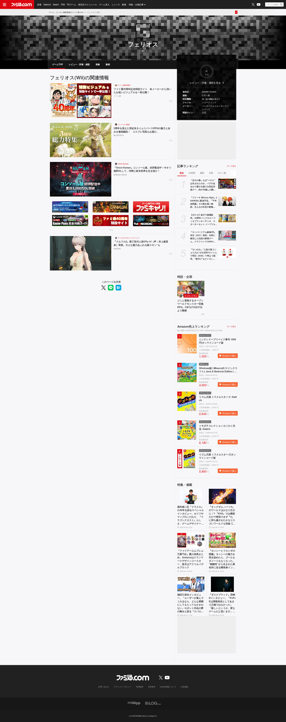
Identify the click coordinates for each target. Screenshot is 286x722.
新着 (39, 4)
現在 (182, 172)
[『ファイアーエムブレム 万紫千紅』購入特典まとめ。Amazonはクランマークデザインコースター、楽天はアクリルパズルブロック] (190, 540)
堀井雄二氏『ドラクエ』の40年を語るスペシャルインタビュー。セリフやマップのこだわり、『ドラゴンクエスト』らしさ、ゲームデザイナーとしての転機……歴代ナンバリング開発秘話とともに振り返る (190, 515)
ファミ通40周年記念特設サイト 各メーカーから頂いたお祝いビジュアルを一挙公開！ (142, 90)
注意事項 (151, 686)
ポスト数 (222, 172)
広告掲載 (184, 686)
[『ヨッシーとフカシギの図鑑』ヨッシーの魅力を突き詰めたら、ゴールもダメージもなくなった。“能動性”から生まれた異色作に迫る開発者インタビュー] (222, 540)
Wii (203, 99)
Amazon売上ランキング (193, 326)
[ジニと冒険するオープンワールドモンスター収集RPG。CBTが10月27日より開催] (190, 288)
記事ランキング (187, 166)
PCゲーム (71, 4)
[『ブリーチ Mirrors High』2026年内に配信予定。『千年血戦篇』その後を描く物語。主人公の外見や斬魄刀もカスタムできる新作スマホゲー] (227, 201)
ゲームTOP (57, 64)
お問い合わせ (103, 686)
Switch (56, 4)
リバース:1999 (124, 124)
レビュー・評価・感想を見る (205, 82)
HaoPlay (117, 248)
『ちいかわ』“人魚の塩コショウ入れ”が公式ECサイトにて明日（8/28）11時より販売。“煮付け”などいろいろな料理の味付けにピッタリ (203, 254)
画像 (98, 64)
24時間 (192, 172)
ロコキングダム (191, 295)
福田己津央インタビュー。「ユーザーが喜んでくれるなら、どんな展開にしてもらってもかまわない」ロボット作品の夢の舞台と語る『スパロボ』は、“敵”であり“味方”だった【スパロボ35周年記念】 (190, 603)
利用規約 (139, 686)
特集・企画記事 (136, 4)
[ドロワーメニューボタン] (4, 4)
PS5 (63, 4)
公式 (204, 112)
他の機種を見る (212, 99)
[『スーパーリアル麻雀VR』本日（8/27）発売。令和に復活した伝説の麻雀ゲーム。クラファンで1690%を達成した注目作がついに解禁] (227, 235)
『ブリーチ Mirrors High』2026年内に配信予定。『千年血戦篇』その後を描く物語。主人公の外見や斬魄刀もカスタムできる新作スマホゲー (203, 202)
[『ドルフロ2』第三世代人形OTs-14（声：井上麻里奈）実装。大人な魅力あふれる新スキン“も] (80, 253)
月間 (211, 172)
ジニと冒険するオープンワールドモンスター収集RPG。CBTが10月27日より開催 (190, 305)
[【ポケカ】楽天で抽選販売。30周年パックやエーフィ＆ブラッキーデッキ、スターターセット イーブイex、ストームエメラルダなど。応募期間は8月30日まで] (227, 218)
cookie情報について (168, 686)
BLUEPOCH (119, 135)
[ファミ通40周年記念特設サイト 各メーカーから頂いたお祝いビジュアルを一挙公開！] (80, 100)
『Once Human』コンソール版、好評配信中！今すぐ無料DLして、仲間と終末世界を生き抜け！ (142, 169)
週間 (202, 172)
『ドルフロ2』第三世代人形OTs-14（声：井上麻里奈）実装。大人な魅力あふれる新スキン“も (141, 243)
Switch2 (47, 4)
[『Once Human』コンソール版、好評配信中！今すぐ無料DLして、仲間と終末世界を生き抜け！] (80, 179)
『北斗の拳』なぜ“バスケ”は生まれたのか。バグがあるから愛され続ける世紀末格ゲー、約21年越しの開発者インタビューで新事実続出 (203, 185)
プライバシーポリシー (122, 686)
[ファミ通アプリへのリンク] (134, 703)
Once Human (123, 163)
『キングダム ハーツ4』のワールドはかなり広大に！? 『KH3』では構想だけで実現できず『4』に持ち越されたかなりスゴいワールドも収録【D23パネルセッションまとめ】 (222, 515)
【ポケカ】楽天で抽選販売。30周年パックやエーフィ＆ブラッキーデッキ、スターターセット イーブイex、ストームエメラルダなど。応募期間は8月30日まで (203, 219)
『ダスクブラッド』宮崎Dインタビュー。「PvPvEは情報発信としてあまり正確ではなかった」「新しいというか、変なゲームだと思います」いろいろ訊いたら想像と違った (222, 603)
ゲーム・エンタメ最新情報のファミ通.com (66, 12)
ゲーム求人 (104, 4)
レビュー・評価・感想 (79, 64)
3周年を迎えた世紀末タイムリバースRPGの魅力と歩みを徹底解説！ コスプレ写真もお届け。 (142, 130)
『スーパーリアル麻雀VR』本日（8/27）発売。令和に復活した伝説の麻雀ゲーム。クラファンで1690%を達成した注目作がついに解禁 (203, 237)
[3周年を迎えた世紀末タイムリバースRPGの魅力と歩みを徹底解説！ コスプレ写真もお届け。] (80, 140)
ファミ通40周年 (124, 85)
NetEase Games (120, 174)
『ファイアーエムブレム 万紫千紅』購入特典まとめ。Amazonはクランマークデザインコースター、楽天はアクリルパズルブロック (190, 559)
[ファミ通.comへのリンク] (21, 4)
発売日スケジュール (87, 4)
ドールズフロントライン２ (128, 237)
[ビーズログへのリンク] (153, 703)
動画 (124, 4)
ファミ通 (117, 96)
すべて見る (231, 166)
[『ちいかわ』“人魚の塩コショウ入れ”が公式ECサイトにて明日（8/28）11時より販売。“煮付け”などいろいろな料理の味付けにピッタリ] (227, 253)
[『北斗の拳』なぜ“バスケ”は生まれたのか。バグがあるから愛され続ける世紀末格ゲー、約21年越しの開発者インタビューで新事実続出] (227, 183)
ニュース (116, 4)
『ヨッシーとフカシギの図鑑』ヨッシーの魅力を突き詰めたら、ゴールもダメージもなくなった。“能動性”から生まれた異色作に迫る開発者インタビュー (222, 559)
